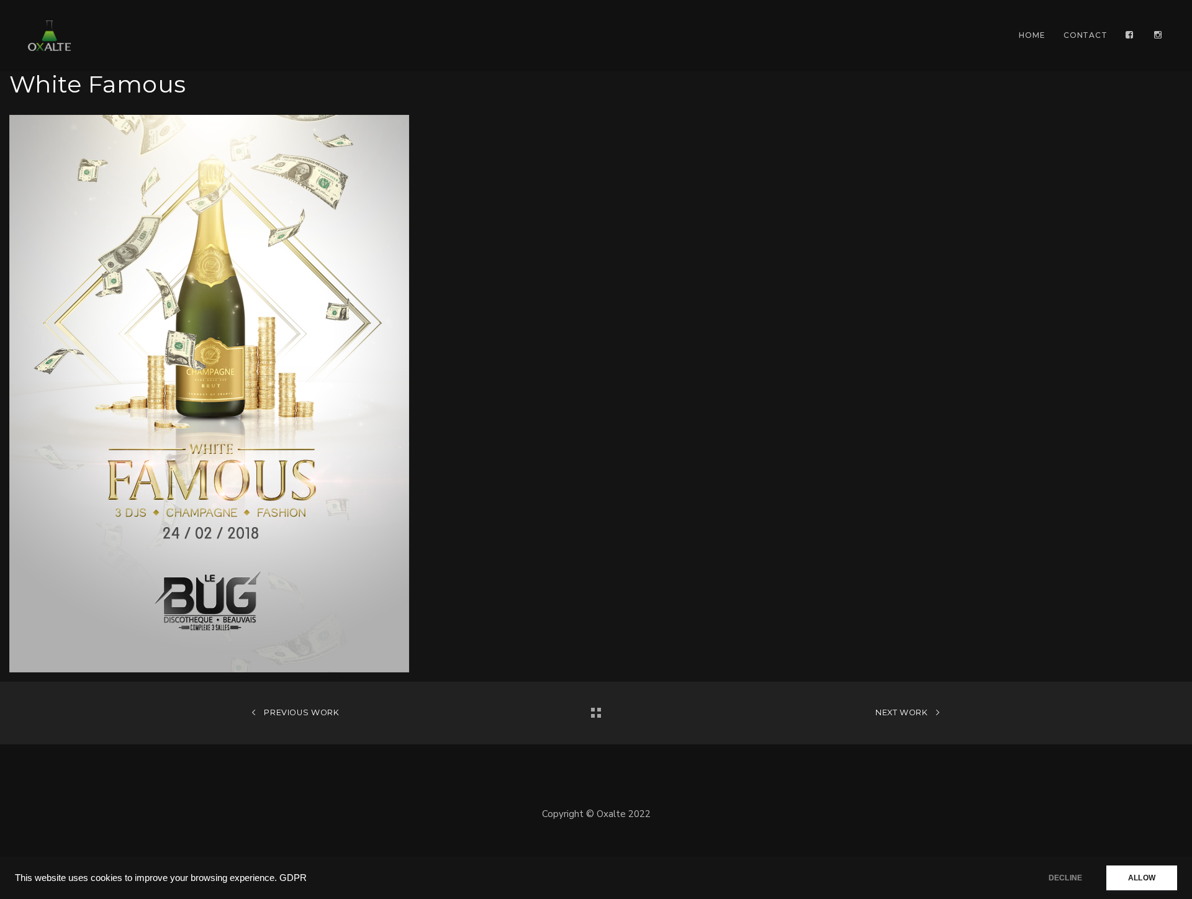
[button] (1130, 35)
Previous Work (301, 712)
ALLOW (1141, 878)
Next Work (902, 712)
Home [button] (1032, 35)
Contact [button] (1085, 35)
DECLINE (1065, 878)
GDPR (293, 878)
